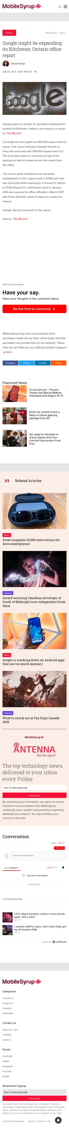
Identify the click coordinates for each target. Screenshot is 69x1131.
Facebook (10, 362)
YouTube (7, 1071)
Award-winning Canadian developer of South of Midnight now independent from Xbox (34, 602)
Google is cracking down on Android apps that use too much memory (33, 662)
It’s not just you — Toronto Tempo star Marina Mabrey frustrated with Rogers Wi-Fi (46, 392)
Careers (7, 1039)
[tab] (11, 868)
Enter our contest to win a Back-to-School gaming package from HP (44, 415)
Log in (53, 843)
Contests (7, 1008)
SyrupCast (8, 1003)
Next (62, 33)
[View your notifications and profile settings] (63, 867)
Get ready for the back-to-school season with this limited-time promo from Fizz (45, 439)
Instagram (8, 1066)
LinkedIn (43, 362)
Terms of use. (44, 1121)
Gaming (8, 593)
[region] (34, 890)
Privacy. (32, 1121)
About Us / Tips (10, 1029)
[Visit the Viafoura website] (59, 941)
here (9, 352)
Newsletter (8, 1013)
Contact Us (8, 998)
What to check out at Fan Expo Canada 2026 (31, 720)
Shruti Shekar (18, 63)
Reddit (58, 362)
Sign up (61, 843)
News (9, 32)
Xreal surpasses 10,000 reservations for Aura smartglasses (31, 542)
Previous (51, 33)
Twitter (26, 362)
